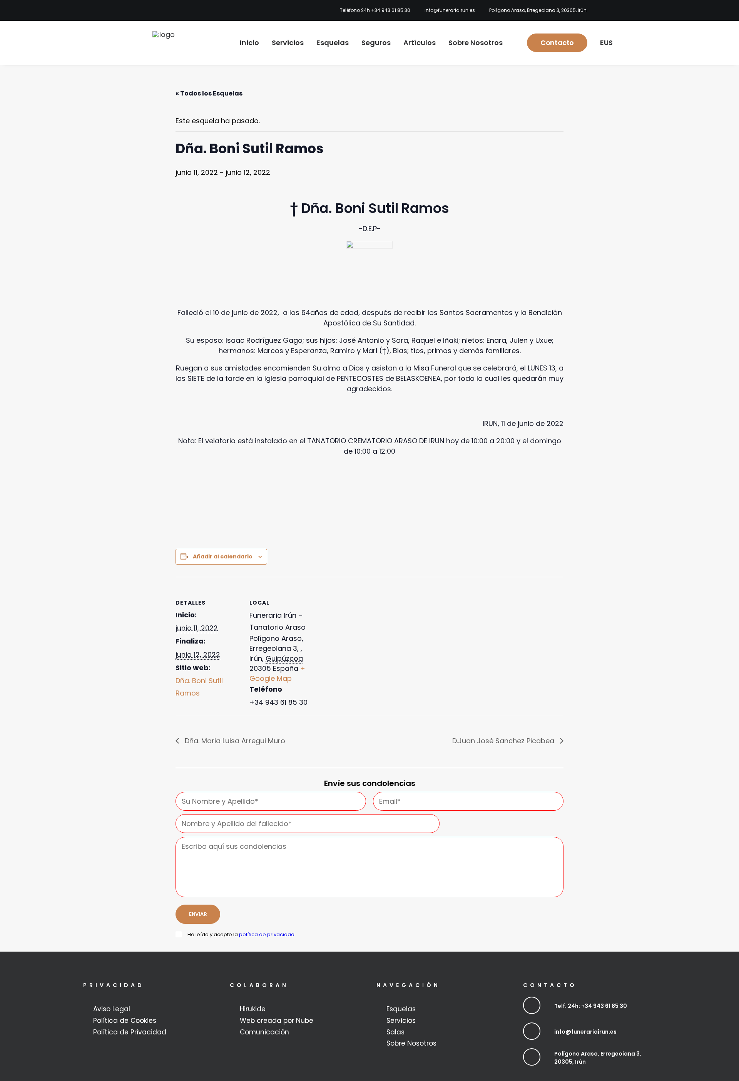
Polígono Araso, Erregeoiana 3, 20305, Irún (538, 10)
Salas (395, 1032)
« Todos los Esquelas (209, 93)
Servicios (288, 42)
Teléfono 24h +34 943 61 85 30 (375, 10)
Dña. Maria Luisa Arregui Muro (234, 741)
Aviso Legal (111, 1009)
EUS (606, 42)
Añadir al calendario (222, 556)
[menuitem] (373, 10)
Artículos (419, 42)
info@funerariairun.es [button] (585, 1032)
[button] (531, 1005)
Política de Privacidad (129, 1032)
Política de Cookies (124, 1020)
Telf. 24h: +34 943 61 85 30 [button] (590, 1006)
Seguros (376, 42)
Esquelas (332, 42)
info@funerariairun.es (450, 10)
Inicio (249, 42)
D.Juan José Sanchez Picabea (504, 741)
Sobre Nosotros (475, 42)
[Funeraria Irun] (164, 42)
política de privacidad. (267, 934)
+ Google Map (277, 673)
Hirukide (253, 1009)
